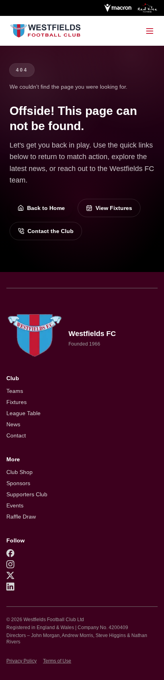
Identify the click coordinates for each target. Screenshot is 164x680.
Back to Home (46, 208)
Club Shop (19, 472)
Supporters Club (26, 494)
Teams (14, 391)
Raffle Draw (21, 516)
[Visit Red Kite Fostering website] (148, 8)
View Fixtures (114, 208)
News (13, 424)
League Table (23, 413)
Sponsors (18, 483)
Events (14, 505)
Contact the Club (50, 231)
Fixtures (16, 402)
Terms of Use (57, 661)
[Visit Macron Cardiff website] (117, 8)
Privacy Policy (21, 661)
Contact (16, 435)
